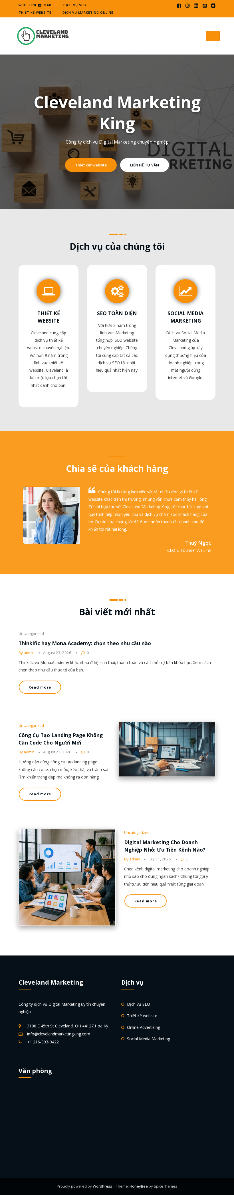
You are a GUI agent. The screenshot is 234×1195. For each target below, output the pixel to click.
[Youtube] (205, 5)
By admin (27, 652)
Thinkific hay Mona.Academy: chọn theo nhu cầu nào (85, 643)
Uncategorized (31, 725)
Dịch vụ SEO (74, 5)
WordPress (103, 1186)
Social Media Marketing (148, 1038)
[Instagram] (187, 5)
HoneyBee (139, 1186)
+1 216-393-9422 (43, 1042)
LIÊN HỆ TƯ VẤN (144, 165)
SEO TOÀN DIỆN (117, 313)
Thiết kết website (91, 165)
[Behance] (196, 5)
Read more (40, 687)
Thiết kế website (35, 12)
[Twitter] (213, 5)
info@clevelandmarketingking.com (58, 1034)
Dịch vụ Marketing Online (87, 12)
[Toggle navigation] (213, 36)
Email (47, 5)
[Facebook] (179, 5)
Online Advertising (143, 1027)
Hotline (29, 5)
